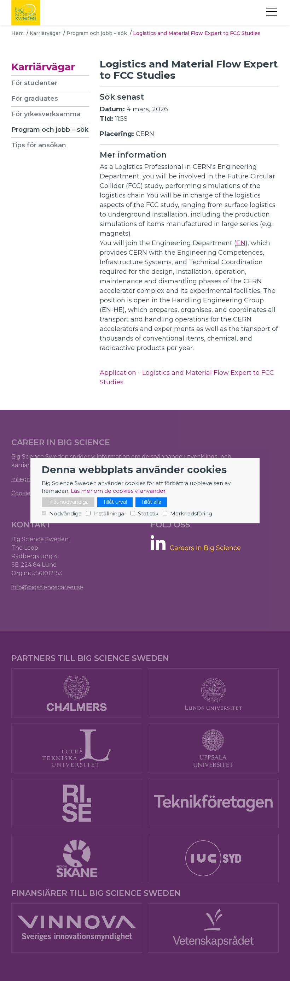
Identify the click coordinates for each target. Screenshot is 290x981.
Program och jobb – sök (96, 33)
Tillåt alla (151, 502)
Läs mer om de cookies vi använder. (119, 490)
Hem (17, 33)
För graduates (34, 98)
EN (240, 243)
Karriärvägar (45, 33)
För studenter (34, 83)
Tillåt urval (115, 502)
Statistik (148, 513)
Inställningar (109, 513)
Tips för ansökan (38, 145)
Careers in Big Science (205, 548)
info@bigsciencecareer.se (47, 587)
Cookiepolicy (29, 493)
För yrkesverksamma (46, 114)
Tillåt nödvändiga (68, 502)
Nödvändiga (65, 513)
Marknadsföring (191, 513)
